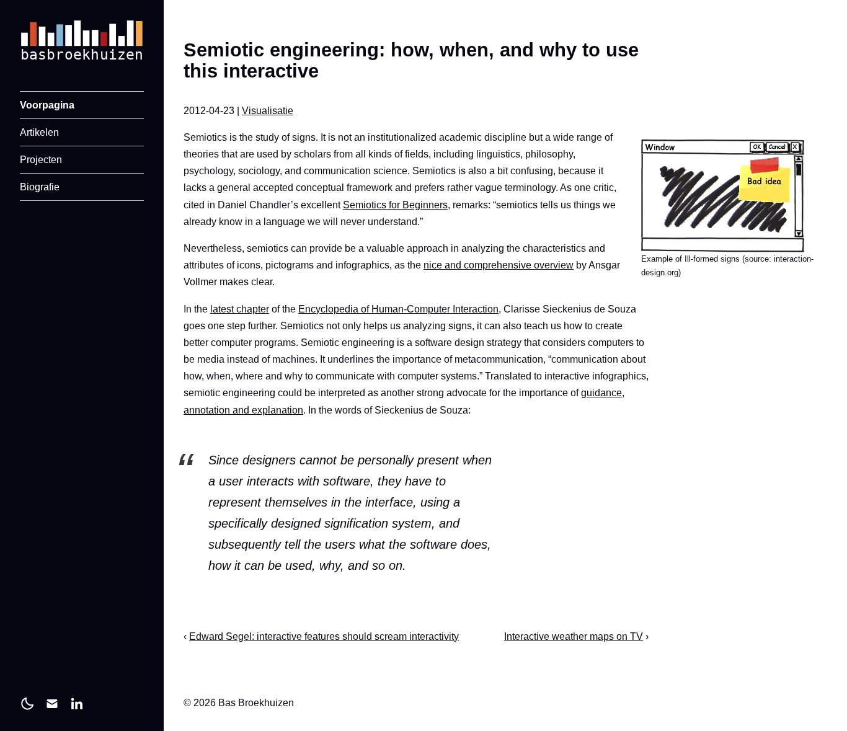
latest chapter (239, 309)
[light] (27, 703)
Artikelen (39, 132)
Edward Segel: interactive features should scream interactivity (324, 636)
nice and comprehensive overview (498, 265)
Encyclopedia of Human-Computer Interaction (398, 309)
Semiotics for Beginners (395, 205)
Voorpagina (47, 105)
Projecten (41, 159)
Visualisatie (267, 110)
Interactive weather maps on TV (573, 636)
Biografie (40, 187)
